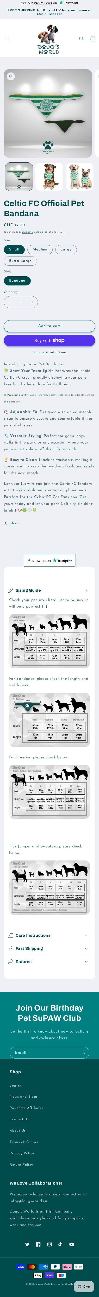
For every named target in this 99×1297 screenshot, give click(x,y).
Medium (40, 249)
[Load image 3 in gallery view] (80, 177)
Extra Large (20, 261)
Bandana (17, 281)
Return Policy (21, 1165)
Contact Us (19, 1119)
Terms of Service (24, 1142)
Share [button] (15, 523)
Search (16, 1086)
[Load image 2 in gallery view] (49, 177)
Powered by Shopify (62, 1284)
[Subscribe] (83, 1053)
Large (66, 249)
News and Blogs (24, 1097)
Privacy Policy (22, 1153)
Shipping (27, 232)
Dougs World (43, 1284)
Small (14, 249)
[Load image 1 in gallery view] (19, 177)
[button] (6, 38)
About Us (18, 1131)
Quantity (11, 292)
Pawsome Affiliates (26, 1108)
